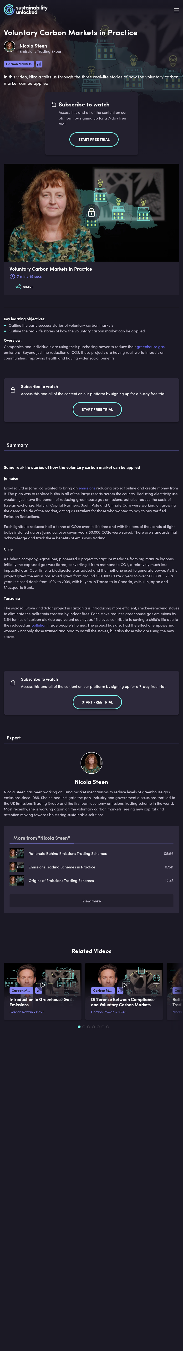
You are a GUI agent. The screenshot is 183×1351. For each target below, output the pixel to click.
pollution (38, 625)
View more (91, 900)
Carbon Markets (19, 63)
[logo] (26, 10)
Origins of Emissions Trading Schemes (61, 880)
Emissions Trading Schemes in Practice (62, 866)
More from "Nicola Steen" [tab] (41, 837)
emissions (87, 487)
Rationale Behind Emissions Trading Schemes (68, 853)
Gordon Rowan (21, 1012)
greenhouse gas (151, 346)
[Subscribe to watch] (91, 213)
